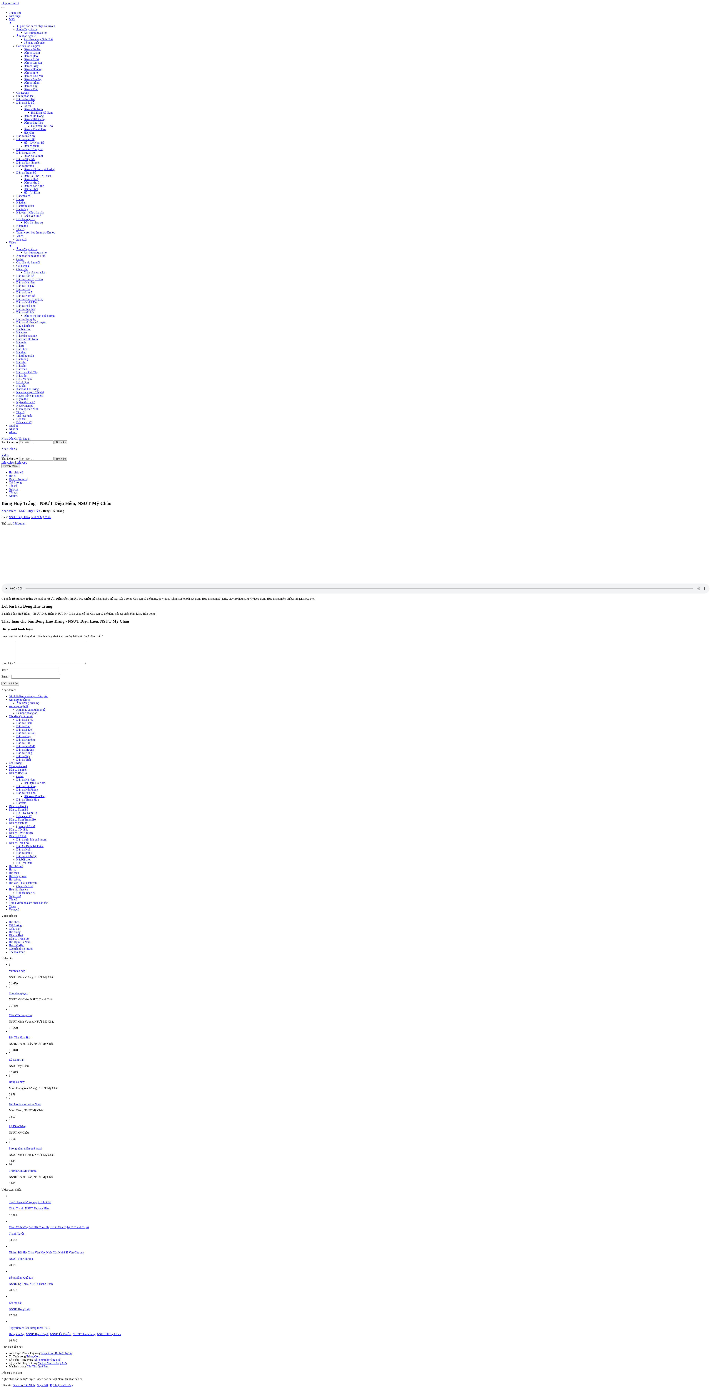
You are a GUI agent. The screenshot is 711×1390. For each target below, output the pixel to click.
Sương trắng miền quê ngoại (25, 1148)
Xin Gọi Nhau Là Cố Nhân (25, 1104)
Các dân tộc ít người (28, 46)
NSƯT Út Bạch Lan (109, 1334)
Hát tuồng (22, 209)
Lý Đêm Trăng (17, 1126)
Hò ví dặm (22, 382)
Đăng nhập (7, 462)
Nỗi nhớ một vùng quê (47, 1359)
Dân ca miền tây (25, 135)
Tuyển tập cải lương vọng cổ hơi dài (30, 1202)
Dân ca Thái (31, 89)
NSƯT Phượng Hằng (37, 1208)
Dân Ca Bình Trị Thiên (37, 175)
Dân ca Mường (32, 79)
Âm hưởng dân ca (26, 29)
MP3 (12, 21)
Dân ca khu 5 (31, 182)
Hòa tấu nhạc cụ (25, 219)
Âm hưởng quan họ (35, 32)
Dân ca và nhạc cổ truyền (31, 322)
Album (13, 432)
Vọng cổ (21, 239)
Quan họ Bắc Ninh (27, 409)
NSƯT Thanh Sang (84, 1334)
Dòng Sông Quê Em (21, 1277)
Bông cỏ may (17, 1081)
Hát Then (21, 349)
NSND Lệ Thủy (18, 1283)
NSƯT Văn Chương (21, 1258)
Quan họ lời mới (33, 155)
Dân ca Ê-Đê (31, 59)
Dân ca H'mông (33, 69)
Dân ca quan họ (25, 152)
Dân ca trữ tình (25, 165)
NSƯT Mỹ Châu (41, 517)
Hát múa (21, 342)
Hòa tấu (21, 385)
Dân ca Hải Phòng (34, 119)
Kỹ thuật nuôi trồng (61, 1385)
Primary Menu (10, 466)
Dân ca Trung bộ (26, 172)
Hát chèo (21, 332)
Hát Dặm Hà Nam (27, 339)
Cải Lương (22, 92)
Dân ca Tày (30, 86)
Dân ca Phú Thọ (33, 122)
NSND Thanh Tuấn (41, 1283)
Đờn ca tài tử (31, 145)
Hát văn (21, 362)
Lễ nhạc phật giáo (34, 42)
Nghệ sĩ (13, 425)
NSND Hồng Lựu (19, 1309)
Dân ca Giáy (31, 66)
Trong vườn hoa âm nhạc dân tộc (35, 232)
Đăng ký (21, 462)
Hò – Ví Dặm (32, 192)
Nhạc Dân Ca (9, 438)
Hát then (21, 202)
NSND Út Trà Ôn (60, 1334)
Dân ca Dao (31, 56)
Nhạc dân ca (8, 510)
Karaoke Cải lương (27, 389)
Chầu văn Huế (32, 215)
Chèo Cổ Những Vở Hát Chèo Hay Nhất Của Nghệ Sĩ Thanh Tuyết (49, 1227)
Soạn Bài (42, 1385)
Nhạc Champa (24, 405)
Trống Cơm (33, 1356)
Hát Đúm (21, 375)
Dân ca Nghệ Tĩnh (27, 302)
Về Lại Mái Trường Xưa (52, 1363)
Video (19, 235)
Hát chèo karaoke (26, 335)
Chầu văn (22, 269)
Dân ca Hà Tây (25, 285)
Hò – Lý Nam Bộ (34, 142)
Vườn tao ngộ (17, 970)
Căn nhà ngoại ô (18, 993)
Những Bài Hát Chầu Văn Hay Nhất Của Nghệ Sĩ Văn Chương (46, 1252)
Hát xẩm (29, 132)
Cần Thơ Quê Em (37, 1366)
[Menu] (2, 7)
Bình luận (8, 663)
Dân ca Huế (31, 179)
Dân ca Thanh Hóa (35, 129)
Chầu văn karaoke (34, 272)
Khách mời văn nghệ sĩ (29, 395)
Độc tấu (21, 419)
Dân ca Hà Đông (34, 115)
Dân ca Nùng (31, 82)
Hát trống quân (25, 205)
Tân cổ (20, 229)
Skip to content (10, 3)
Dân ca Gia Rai (33, 62)
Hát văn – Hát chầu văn (30, 212)
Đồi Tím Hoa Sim (19, 1037)
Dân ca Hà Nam (33, 109)
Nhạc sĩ (13, 429)
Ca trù (27, 105)
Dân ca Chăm (32, 52)
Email (6, 676)
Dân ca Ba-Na (32, 49)
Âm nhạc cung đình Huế (38, 39)
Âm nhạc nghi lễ (26, 36)
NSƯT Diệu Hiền (29, 510)
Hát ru (20, 199)
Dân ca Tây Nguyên (28, 162)
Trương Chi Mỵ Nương (22, 1170)
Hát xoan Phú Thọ (42, 125)
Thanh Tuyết (16, 1233)
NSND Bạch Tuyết (37, 1334)
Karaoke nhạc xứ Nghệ (30, 392)
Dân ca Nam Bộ (25, 139)
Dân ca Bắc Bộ (25, 102)
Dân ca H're (31, 72)
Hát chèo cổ (23, 195)
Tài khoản (24, 438)
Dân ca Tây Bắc (25, 159)
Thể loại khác (24, 415)
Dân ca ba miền (25, 99)
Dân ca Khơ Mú (33, 76)
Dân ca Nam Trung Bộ (29, 149)
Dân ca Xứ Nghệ (34, 185)
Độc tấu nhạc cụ (33, 222)
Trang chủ (15, 12)
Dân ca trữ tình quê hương (39, 169)
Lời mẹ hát (15, 1302)
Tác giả (13, 492)
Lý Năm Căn (16, 1059)
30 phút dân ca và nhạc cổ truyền (35, 26)
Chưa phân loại (25, 96)
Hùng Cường (16, 1334)
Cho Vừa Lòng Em (20, 1015)
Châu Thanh (16, 1208)
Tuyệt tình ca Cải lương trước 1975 (29, 1328)
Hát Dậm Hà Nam (42, 112)
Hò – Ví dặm (24, 379)
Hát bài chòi (31, 189)
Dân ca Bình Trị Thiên (29, 279)
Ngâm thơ (22, 225)
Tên (4, 669)
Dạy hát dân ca (25, 325)
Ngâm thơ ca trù (25, 402)
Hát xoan (21, 369)
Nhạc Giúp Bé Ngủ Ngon (56, 1353)
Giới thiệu (15, 16)
